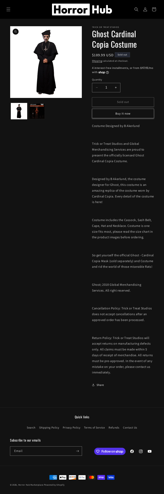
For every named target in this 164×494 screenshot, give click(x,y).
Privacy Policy (71, 427)
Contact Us (130, 427)
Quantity (97, 79)
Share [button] (100, 385)
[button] (8, 9)
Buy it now (123, 113)
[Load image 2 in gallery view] (37, 111)
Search (31, 427)
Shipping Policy (49, 427)
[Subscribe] (77, 451)
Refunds (114, 427)
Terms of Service (94, 427)
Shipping (97, 60)
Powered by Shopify (54, 484)
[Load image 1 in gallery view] (19, 111)
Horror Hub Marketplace (30, 484)
